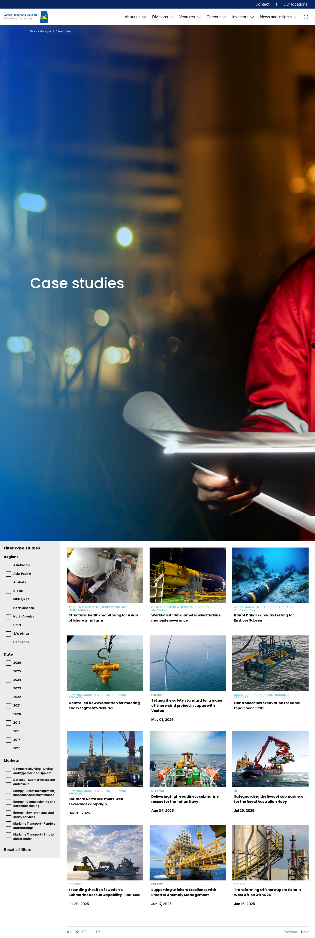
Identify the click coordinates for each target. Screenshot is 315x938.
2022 (17, 697)
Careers (213, 17)
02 (77, 932)
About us (132, 17)
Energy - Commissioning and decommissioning (34, 804)
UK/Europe (21, 642)
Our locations (295, 4)
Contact (262, 4)
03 (84, 932)
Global (18, 590)
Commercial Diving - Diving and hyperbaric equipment (32, 771)
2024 (17, 679)
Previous (291, 932)
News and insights (276, 17)
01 (69, 932)
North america (23, 608)
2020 (17, 714)
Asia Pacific (21, 565)
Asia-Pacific (22, 573)
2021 (16, 705)
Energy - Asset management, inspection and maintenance (34, 793)
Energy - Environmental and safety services (33, 815)
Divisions (160, 17)
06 (98, 932)
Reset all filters (17, 850)
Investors (240, 17)
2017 (16, 739)
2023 (17, 688)
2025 (17, 671)
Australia (19, 582)
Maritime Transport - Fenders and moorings (34, 826)
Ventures (187, 17)
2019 (16, 722)
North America (23, 616)
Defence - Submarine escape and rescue (34, 782)
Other (17, 625)
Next (305, 932)
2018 (16, 731)
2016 (16, 748)
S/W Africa (21, 633)
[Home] (26, 17)
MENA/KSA (21, 599)
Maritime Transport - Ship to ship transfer (33, 836)
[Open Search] (306, 17)
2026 (17, 662)
